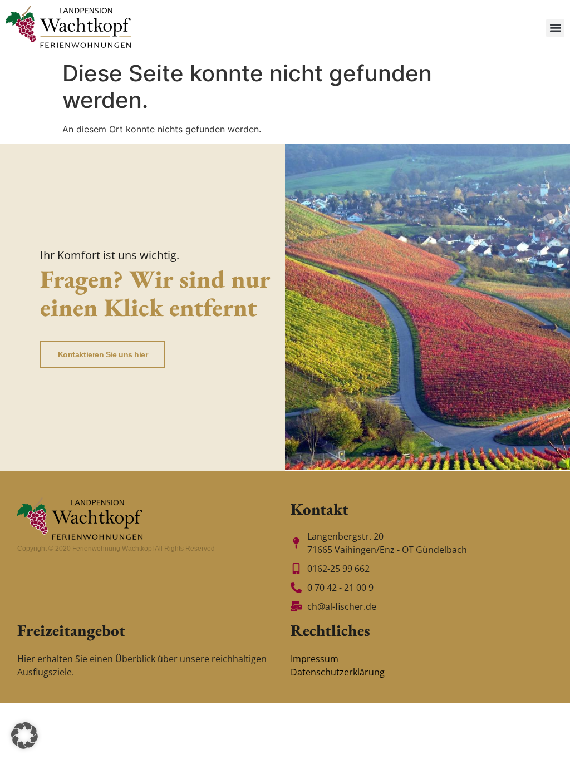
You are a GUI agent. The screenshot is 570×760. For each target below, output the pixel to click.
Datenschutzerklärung (338, 672)
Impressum (314, 659)
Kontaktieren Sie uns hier (103, 354)
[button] (555, 28)
